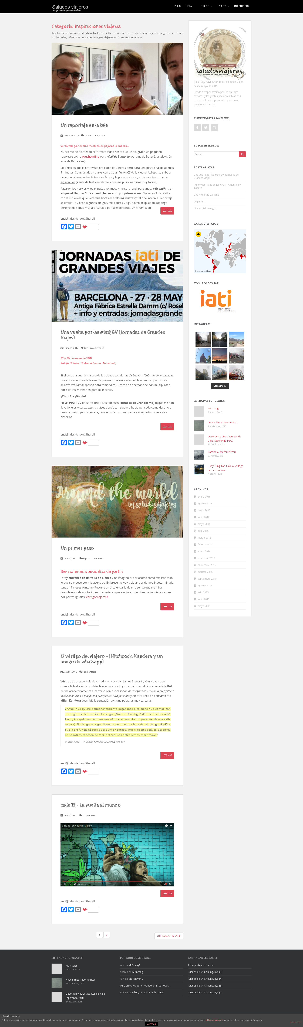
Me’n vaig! (213, 408)
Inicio (177, 6)
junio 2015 (204, 599)
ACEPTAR (151, 1024)
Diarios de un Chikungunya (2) (205, 992)
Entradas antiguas (168, 935)
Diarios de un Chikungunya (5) (205, 972)
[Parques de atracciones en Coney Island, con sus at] (236, 372)
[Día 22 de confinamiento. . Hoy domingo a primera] (219, 339)
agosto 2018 (205, 503)
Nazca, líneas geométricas (223, 422)
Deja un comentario (94, 135)
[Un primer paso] (117, 502)
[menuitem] (239, 254)
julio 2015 (203, 592)
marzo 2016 (204, 537)
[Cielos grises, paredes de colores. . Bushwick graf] (219, 372)
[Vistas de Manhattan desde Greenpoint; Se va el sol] (219, 355)
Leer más (167, 210)
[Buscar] (242, 154)
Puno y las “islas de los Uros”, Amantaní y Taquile (217, 186)
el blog (205, 6)
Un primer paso (77, 548)
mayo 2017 (204, 510)
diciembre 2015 (206, 558)
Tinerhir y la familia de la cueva (146, 992)
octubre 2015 (205, 571)
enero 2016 (204, 551)
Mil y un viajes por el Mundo (136, 985)
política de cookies (214, 1020)
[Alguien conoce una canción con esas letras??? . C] (203, 355)
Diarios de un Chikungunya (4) (205, 978)
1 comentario (89, 671)
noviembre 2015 (207, 565)
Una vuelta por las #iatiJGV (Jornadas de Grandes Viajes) (112, 335)
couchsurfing (90, 156)
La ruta (222, 6)
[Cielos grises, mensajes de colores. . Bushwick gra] (236, 355)
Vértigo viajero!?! (97, 597)
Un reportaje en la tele (84, 125)
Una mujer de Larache (206, 194)
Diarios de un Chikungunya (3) (205, 985)
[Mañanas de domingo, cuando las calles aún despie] (203, 339)
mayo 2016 (204, 524)
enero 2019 (204, 496)
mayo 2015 (204, 606)
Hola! (189, 6)
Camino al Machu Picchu (222, 452)
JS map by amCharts (203, 271)
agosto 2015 (205, 585)
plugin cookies (295, 1022)
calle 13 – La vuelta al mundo (90, 805)
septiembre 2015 (207, 578)
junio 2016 (204, 517)
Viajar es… (199, 201)
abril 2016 (203, 530)
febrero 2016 (205, 544)
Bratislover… (136, 978)
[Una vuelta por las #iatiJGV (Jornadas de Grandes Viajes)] (117, 286)
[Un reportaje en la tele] (117, 79)
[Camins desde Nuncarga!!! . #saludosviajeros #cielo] (236, 339)
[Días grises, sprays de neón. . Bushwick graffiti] (203, 372)
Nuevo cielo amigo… (205, 208)
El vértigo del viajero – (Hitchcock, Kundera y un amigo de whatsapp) (111, 659)
